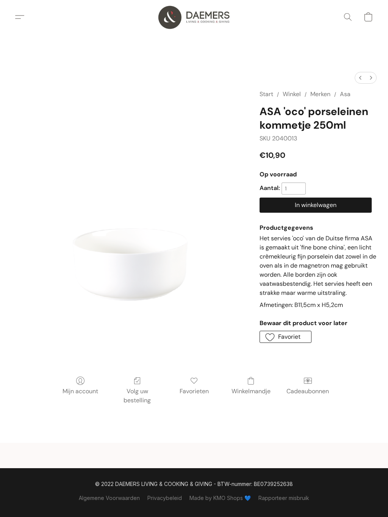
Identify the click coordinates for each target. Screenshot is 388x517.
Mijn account (80, 391)
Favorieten (194, 391)
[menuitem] (360, 77)
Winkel (292, 94)
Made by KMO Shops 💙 (220, 498)
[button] (194, 17)
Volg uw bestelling (137, 395)
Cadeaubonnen (307, 391)
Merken (320, 94)
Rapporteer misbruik (283, 498)
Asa (345, 94)
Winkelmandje (251, 391)
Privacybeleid (164, 498)
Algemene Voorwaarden (109, 498)
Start (266, 94)
